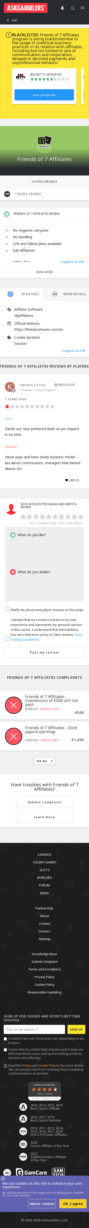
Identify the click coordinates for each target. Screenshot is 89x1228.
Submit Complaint (45, 961)
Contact (44, 923)
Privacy (26, 1065)
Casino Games (44, 862)
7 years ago (16, 399)
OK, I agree (73, 1203)
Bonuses (44, 877)
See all (43, 761)
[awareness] (31, 1173)
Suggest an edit (72, 261)
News (44, 893)
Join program (44, 95)
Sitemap (45, 939)
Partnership (44, 908)
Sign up (76, 1029)
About (44, 916)
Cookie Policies (49, 1065)
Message (66, 384)
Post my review (44, 652)
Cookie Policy (44, 984)
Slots (45, 870)
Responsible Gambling (45, 992)
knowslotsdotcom (38, 385)
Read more (44, 272)
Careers (44, 931)
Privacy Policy (45, 977)
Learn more (44, 817)
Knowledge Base (44, 954)
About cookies (42, 1203)
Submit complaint (45, 802)
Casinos (44, 854)
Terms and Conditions (44, 969)
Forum (44, 885)
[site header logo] (25, 8)
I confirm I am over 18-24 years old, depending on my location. (46, 1040)
